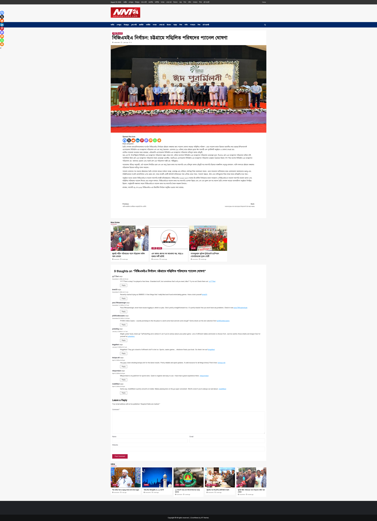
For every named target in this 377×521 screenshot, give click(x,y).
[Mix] (151, 140)
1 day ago (124, 492)
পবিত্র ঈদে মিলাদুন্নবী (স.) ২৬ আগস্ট (154, 490)
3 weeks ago (125, 259)
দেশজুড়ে (131, 2)
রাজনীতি (151, 2)
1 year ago (125, 42)
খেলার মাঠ (169, 2)
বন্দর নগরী (144, 2)
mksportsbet (116, 371)
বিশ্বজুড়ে (137, 2)
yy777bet (115, 276)
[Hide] (1, 48)
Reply (124, 285)
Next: (239, 205)
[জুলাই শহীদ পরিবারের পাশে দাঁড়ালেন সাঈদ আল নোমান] (130, 238)
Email (191, 437)
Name (114, 437)
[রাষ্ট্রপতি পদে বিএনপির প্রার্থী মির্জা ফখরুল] (220, 477)
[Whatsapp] (155, 140)
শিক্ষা (185, 2)
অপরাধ (162, 2)
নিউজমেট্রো (113, 18)
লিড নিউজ (159, 248)
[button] (265, 24)
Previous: (134, 205)
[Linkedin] (138, 140)
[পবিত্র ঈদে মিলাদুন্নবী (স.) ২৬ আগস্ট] (157, 477)
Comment (116, 410)
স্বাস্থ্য (180, 2)
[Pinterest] (142, 140)
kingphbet (115, 345)
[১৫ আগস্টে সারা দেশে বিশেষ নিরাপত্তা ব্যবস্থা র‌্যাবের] (189, 477)
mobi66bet (116, 384)
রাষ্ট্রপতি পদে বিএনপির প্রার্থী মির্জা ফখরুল (217, 490)
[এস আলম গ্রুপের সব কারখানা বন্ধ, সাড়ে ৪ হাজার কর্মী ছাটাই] (169, 238)
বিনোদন (175, 2)
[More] (159, 140)
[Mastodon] (146, 140)
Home (264, 2)
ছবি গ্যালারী (206, 2)
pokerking (115, 329)
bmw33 (114, 290)
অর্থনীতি (157, 2)
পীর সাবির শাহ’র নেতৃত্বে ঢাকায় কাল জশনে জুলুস (125, 490)
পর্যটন (189, 2)
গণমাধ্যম (195, 2)
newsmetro (117, 42)
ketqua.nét (116, 358)
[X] (129, 140)
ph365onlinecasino (118, 316)
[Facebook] (125, 140)
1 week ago (156, 492)
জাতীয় (125, 2)
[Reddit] (133, 140)
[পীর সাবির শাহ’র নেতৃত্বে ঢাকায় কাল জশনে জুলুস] (126, 477)
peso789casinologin (119, 303)
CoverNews (195, 518)
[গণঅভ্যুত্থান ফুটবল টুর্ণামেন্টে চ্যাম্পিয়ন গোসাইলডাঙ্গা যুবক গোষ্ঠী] (208, 238)
